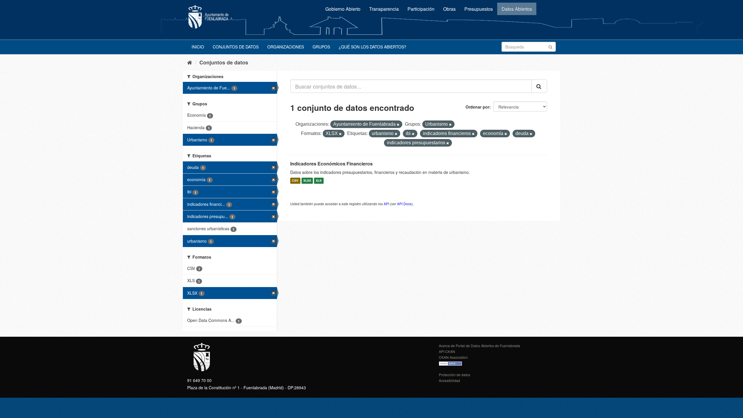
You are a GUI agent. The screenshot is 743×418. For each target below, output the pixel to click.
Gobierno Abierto (342, 9)
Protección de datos (454, 374)
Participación (420, 9)
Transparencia (384, 9)
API (386, 203)
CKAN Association (453, 357)
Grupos (321, 47)
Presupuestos (478, 9)
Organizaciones (285, 47)
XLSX (307, 181)
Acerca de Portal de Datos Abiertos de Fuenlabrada (479, 345)
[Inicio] (189, 62)
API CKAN (447, 351)
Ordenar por (477, 107)
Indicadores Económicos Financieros (331, 163)
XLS (319, 181)
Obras (449, 9)
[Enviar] (550, 46)
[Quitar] (398, 124)
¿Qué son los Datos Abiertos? (372, 47)
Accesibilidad (449, 380)
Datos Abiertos (517, 9)
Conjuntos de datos (236, 47)
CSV (295, 181)
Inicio (198, 47)
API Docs (404, 203)
